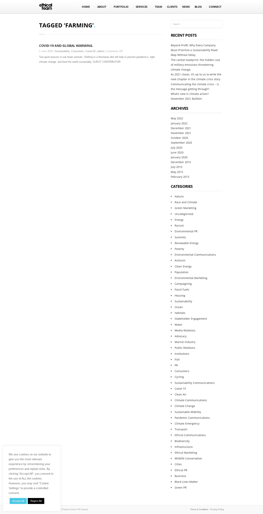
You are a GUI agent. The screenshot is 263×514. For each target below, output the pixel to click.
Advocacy (181, 336)
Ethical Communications (190, 435)
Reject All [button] (36, 500)
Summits (180, 237)
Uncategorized (184, 214)
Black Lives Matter (186, 482)
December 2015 (181, 162)
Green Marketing (185, 208)
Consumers (77, 51)
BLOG (198, 6)
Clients (172, 6)
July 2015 (176, 167)
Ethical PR (181, 470)
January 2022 (179, 123)
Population (181, 272)
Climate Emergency (187, 423)
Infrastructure (184, 447)
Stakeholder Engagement (191, 318)
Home (86, 6)
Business (180, 476)
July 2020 (176, 147)
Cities (178, 464)
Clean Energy (183, 266)
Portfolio (121, 6)
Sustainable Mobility (188, 412)
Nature (179, 196)
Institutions (182, 354)
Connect (215, 6)
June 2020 (177, 152)
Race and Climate (186, 202)
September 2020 (181, 142)
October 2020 (179, 138)
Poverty (179, 249)
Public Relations (185, 348)
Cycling (179, 377)
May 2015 (177, 172)
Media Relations (185, 330)
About (101, 6)
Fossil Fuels (182, 289)
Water (178, 324)
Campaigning (183, 284)
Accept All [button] (18, 500)
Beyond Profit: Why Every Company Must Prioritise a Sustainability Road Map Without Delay (194, 50)
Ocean (179, 307)
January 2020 (179, 157)
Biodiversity (182, 441)
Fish (177, 359)
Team (158, 6)
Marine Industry (185, 342)
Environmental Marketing (191, 278)
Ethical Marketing (186, 452)
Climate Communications (191, 400)
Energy (179, 220)
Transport (181, 429)
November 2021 (181, 133)
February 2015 (180, 177)
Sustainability (62, 51)
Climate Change (185, 406)
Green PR (181, 487)
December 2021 (181, 128)
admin (100, 51)
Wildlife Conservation (188, 458)
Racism (179, 225)
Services (141, 6)
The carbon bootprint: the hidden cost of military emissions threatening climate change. (195, 64)
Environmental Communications (195, 254)
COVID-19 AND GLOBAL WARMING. (66, 45)
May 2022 (177, 118)
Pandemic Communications (192, 418)
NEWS (186, 6)
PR (176, 365)
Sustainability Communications (195, 383)
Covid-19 (90, 51)
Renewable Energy (187, 243)
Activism (180, 260)
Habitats (180, 313)
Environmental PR (186, 231)
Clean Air (180, 394)
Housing (180, 295)
